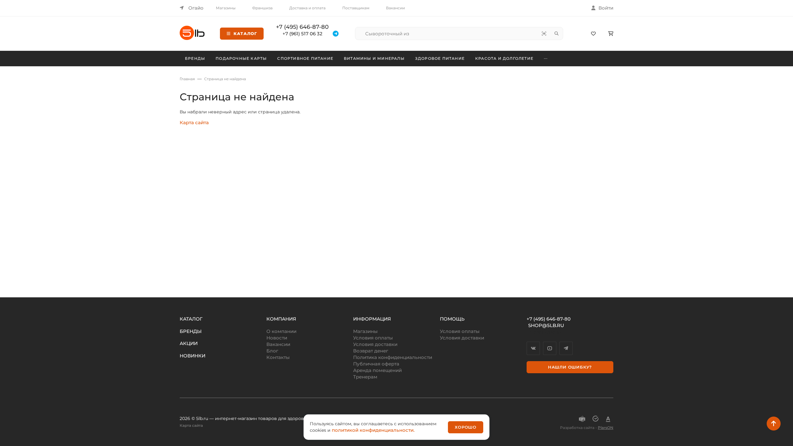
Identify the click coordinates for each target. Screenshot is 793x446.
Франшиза (262, 8)
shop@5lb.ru (546, 325)
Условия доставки (375, 344)
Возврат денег (370, 351)
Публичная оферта (376, 364)
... (546, 57)
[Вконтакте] (533, 348)
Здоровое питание (440, 58)
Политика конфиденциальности (392, 357)
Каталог (245, 33)
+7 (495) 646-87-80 (302, 27)
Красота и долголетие (504, 58)
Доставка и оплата (307, 8)
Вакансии (395, 8)
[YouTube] (549, 348)
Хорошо (465, 427)
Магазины (225, 8)
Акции (189, 343)
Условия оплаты (373, 338)
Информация (372, 319)
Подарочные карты (241, 58)
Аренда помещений (377, 370)
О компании (281, 331)
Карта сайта (194, 122)
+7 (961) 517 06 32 (302, 34)
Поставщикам (355, 8)
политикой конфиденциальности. (373, 430)
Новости (276, 338)
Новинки (192, 356)
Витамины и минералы (374, 58)
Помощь (452, 319)
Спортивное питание (305, 58)
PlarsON (605, 427)
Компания (281, 319)
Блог (272, 351)
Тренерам (365, 377)
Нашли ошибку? (570, 367)
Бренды (195, 58)
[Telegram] (566, 348)
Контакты (278, 357)
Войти (605, 8)
